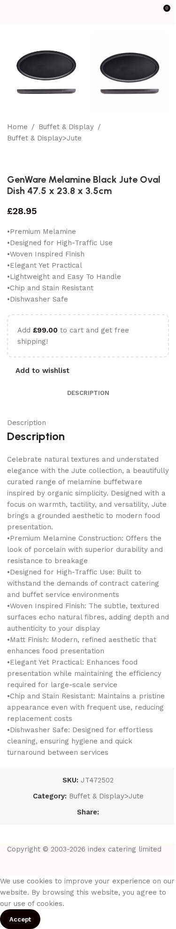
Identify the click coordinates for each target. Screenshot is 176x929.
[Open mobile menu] (10, 11)
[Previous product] (12, 158)
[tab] (88, 393)
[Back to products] (24, 158)
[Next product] (35, 158)
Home (17, 127)
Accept (20, 919)
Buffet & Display (66, 127)
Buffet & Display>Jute (44, 138)
